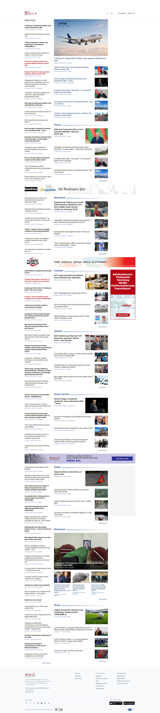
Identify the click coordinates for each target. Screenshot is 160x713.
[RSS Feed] (48, 703)
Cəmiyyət (58, 270)
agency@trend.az (29, 692)
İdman (57, 605)
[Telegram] (41, 703)
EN (127, 709)
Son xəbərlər (78, 676)
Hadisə (57, 467)
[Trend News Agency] (30, 675)
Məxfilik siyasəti (121, 678)
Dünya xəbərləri (61, 394)
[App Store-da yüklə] (115, 703)
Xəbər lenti (30, 20)
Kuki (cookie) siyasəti (122, 683)
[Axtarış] (107, 13)
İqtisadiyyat (59, 197)
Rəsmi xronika (78, 678)
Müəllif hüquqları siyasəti (123, 681)
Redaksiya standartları (101, 683)
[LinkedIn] (45, 703)
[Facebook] (30, 703)
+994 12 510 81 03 (29, 690)
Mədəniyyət (59, 529)
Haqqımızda (99, 676)
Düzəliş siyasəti (100, 686)
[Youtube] (37, 703)
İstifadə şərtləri (121, 676)
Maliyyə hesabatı (100, 688)
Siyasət (57, 124)
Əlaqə (97, 681)
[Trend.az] (31, 13)
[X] (34, 703)
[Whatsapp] (26, 703)
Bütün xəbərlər (103, 181)
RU (133, 709)
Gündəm (58, 331)
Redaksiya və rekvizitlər (102, 678)
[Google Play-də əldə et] (129, 703)
